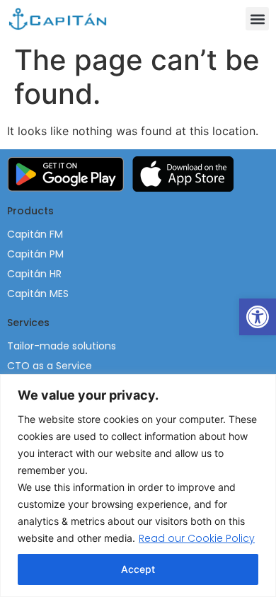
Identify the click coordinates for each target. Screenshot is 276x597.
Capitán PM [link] (35, 254)
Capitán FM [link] (35, 234)
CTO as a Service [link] (49, 366)
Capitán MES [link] (38, 293)
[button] (257, 18)
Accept (138, 569)
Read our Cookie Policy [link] (197, 538)
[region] (138, 485)
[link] (257, 316)
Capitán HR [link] (34, 274)
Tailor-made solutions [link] (61, 346)
